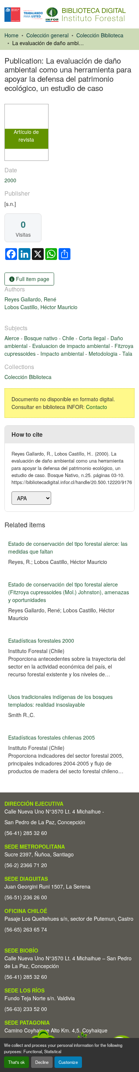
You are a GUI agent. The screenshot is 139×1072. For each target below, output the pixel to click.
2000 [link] (10, 180)
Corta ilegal (93, 338)
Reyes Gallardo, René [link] (30, 299)
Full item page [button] (31, 279)
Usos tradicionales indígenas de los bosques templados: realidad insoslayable (60, 700)
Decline (42, 1062)
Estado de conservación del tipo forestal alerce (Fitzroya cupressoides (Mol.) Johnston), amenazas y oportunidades (68, 592)
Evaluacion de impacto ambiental (71, 345)
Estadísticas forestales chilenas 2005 (51, 737)
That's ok (16, 1062)
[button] (65, 14)
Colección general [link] (47, 35)
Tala (127, 353)
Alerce (12, 338)
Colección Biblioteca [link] (99, 35)
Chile (69, 338)
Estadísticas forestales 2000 (41, 640)
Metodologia (104, 353)
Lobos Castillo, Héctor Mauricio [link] (40, 307)
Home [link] (11, 35)
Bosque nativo (41, 338)
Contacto (96, 406)
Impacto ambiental (62, 353)
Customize (68, 1062)
